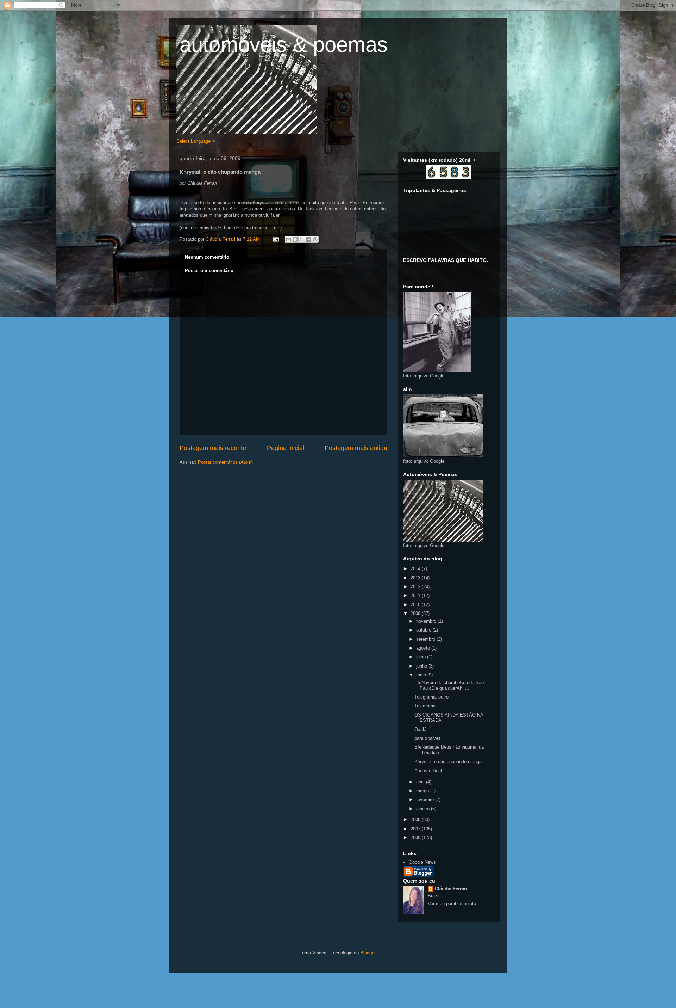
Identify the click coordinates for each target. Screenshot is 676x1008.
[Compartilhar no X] (301, 239)
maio (421, 674)
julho (421, 656)
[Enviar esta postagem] (275, 239)
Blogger (367, 952)
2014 (416, 568)
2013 (416, 577)
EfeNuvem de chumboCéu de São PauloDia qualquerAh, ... (449, 685)
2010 (416, 604)
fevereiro (425, 799)
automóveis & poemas (284, 44)
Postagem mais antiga (356, 447)
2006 (416, 837)
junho (422, 666)
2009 (416, 613)
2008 (416, 819)
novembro (427, 621)
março (423, 790)
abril (421, 782)
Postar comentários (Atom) (225, 462)
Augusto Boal (428, 770)
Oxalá (420, 729)
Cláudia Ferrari (451, 888)
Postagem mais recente (213, 447)
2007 (416, 828)
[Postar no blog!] (295, 239)
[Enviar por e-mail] (288, 239)
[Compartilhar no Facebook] (308, 239)
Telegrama (425, 705)
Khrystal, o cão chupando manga (448, 761)
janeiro (423, 808)
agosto (423, 648)
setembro (426, 639)
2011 (416, 595)
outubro (424, 630)
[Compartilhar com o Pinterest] (315, 239)
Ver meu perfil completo (452, 903)
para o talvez (427, 738)
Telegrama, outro (431, 697)
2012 (416, 586)
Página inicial (285, 447)
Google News (422, 862)
